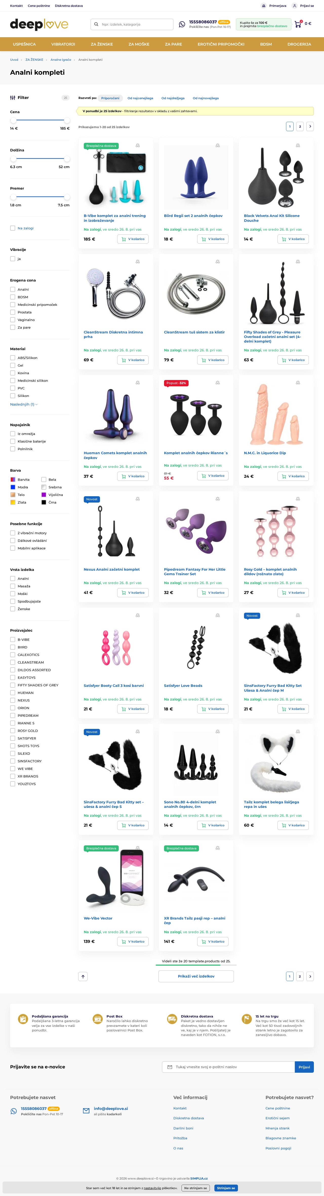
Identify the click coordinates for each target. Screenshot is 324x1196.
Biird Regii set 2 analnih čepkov (193, 215)
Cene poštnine (39, 6)
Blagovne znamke (281, 1138)
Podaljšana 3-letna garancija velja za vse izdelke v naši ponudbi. (56, 1025)
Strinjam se (226, 1188)
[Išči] (96, 24)
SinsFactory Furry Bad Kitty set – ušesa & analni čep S (114, 804)
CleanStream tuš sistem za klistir (194, 332)
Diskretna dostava (69, 6)
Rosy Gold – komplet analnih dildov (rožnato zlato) (270, 571)
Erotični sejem (278, 1118)
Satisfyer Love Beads (183, 685)
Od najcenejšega (140, 98)
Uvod (14, 60)
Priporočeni (110, 98)
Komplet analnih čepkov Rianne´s (196, 453)
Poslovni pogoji (278, 1148)
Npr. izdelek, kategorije (121, 24)
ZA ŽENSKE (34, 60)
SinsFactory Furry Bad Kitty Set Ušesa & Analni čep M (273, 687)
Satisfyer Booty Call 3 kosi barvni (114, 685)
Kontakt (16, 6)
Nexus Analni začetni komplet (112, 569)
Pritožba (180, 1138)
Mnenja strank (278, 1128)
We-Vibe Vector (98, 918)
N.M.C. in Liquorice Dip (265, 453)
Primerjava (277, 6)
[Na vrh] (82, 976)
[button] (137, 145)
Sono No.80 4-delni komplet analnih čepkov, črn (190, 804)
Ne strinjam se (195, 1188)
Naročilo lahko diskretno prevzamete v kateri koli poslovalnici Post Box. (127, 1025)
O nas (178, 1148)
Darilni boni (183, 1128)
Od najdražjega (173, 98)
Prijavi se (307, 6)
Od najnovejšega (206, 98)
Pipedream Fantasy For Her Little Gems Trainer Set (195, 571)
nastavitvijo (152, 1188)
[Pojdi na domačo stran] (39, 24)
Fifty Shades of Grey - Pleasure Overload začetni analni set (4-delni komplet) (272, 337)
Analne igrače (61, 60)
